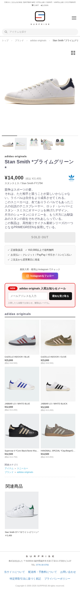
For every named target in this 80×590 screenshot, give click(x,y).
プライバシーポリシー (57, 578)
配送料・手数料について (42, 571)
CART (36, 5)
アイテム (9, 468)
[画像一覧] (73, 53)
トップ (5, 40)
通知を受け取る (60, 296)
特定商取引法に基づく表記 (25, 578)
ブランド (19, 40)
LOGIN (45, 5)
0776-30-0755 (42, 565)
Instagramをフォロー (42, 275)
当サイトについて (14, 571)
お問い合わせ (68, 571)
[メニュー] (74, 18)
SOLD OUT (40, 237)
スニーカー (22, 468)
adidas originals (38, 40)
